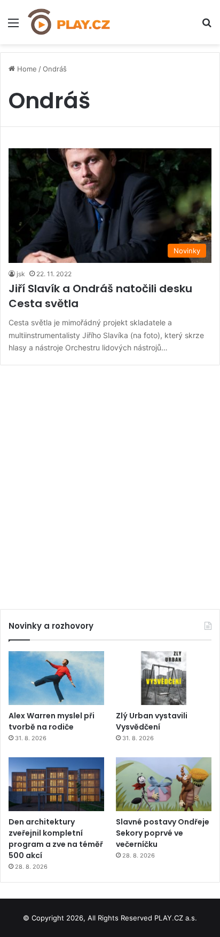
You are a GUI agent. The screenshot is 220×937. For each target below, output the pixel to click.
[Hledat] (206, 26)
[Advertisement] (110, 483)
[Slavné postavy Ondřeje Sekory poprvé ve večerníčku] (163, 784)
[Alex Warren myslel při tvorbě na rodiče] (56, 678)
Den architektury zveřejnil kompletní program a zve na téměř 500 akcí (56, 838)
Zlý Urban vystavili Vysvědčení (151, 721)
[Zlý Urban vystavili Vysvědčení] (163, 678)
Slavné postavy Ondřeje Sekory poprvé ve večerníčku (162, 833)
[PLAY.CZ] (69, 22)
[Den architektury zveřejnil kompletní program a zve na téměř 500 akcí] (56, 784)
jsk (21, 274)
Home (26, 69)
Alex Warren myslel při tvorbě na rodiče (52, 721)
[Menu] (13, 26)
